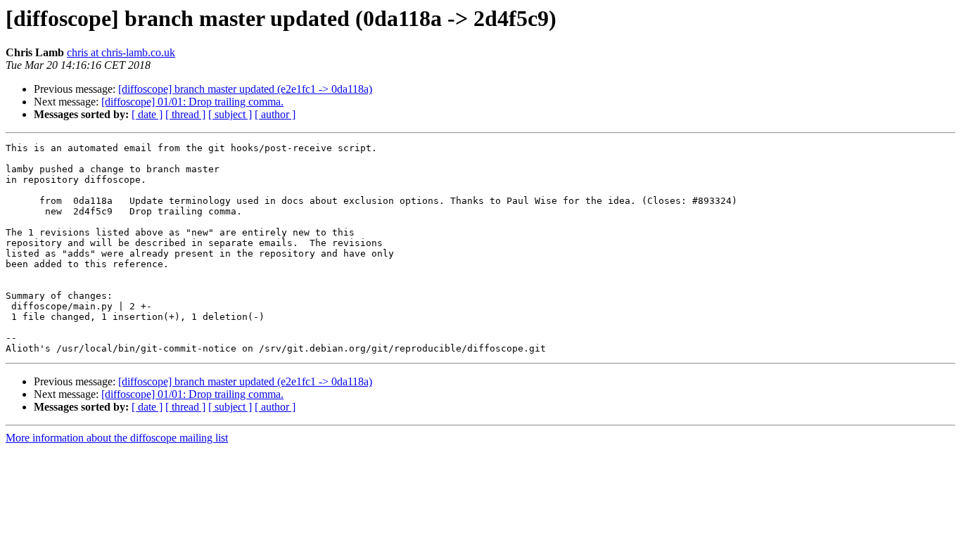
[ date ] (147, 114)
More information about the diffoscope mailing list (117, 438)
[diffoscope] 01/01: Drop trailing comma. (192, 102)
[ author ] (275, 114)
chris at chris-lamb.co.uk (121, 52)
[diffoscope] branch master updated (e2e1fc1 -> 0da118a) (245, 89)
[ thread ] (185, 114)
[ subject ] (230, 114)
